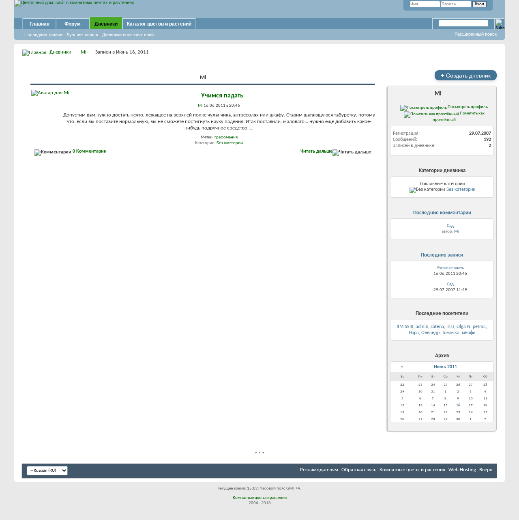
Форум (72, 24)
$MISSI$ (405, 326)
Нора (414, 332)
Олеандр (430, 332)
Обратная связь (358, 470)
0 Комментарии (90, 151)
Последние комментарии (442, 213)
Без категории (230, 143)
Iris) (450, 326)
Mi (83, 52)
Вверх (485, 470)
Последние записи (43, 34)
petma (479, 326)
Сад (450, 226)
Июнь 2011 (445, 367)
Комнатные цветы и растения (412, 470)
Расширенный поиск (476, 34)
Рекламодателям (319, 470)
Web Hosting (462, 470)
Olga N (463, 326)
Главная (39, 24)
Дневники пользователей (128, 34)
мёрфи (468, 332)
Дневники (106, 24)
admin (422, 326)
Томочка (450, 332)
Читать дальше (316, 151)
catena (437, 326)
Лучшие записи (82, 34)
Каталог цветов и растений (159, 24)
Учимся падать (222, 96)
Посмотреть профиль (467, 106)
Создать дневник (466, 75)
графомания (226, 137)
